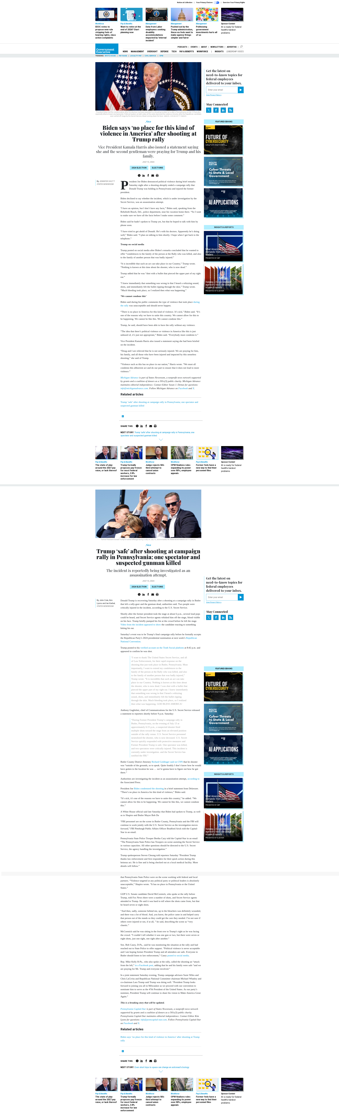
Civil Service (150, 56)
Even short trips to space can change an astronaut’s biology (162, 1067)
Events (194, 47)
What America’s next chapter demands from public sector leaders (220, 252)
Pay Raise (123, 56)
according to (193, 778)
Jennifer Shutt (107, 181)
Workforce (203, 51)
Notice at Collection (184, 2)
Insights (219, 51)
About (204, 47)
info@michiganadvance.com (134, 388)
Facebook (183, 388)
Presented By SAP (213, 258)
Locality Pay (136, 56)
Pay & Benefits (186, 51)
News (125, 51)
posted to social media (178, 955)
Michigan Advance (130, 377)
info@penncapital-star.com (154, 1019)
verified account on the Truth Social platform (162, 647)
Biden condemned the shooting (149, 788)
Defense (164, 51)
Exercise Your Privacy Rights (234, 2)
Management (137, 51)
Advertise (232, 47)
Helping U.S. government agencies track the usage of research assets (220, 284)
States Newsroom (105, 184)
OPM (161, 56)
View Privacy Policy (213, 95)
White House (110, 56)
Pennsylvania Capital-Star (133, 1009)
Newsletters (217, 47)
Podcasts (182, 47)
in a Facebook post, (144, 965)
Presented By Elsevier (215, 291)
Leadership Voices (235, 51)
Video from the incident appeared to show (141, 624)
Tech (174, 51)
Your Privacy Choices (204, 2)
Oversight (152, 51)
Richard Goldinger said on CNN (167, 761)
